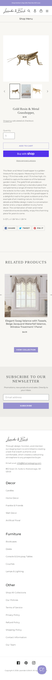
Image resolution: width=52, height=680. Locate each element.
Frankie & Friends (14, 505)
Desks (9, 549)
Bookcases (11, 541)
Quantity (7, 130)
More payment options (26, 160)
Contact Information (16, 637)
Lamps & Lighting (15, 571)
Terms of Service (14, 607)
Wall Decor (11, 513)
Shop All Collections (16, 592)
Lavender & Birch (25, 670)
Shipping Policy (14, 630)
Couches (10, 564)
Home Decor (12, 498)
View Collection (26, 350)
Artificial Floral (13, 520)
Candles (10, 490)
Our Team (11, 644)
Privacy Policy (13, 615)
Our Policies (12, 600)
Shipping (7, 121)
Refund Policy (13, 622)
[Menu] (47, 11)
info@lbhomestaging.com (29, 463)
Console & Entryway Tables (19, 556)
